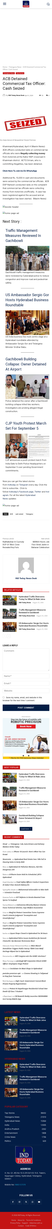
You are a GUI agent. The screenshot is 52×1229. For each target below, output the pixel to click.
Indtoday (12, 484)
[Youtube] (39, 1202)
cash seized (19, 514)
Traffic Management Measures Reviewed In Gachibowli (23, 235)
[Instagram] (19, 1202)
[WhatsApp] (32, 1202)
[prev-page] (4, 636)
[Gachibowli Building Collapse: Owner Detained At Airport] (10, 819)
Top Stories (20, 73)
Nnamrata (7, 859)
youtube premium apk (12, 973)
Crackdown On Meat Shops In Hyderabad (26, 968)
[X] (26, 1202)
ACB (11, 514)
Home (5, 67)
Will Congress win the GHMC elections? (30, 956)
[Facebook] (12, 1202)
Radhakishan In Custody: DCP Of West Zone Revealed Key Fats (13, 545)
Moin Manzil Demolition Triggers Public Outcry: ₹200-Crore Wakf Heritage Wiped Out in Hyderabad (23, 948)
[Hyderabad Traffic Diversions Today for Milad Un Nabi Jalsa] (10, 600)
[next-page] (8, 636)
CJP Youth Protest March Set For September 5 (25, 426)
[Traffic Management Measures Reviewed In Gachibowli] (10, 614)
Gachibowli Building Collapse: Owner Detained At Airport (25, 364)
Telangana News (15, 67)
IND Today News (25, 602)
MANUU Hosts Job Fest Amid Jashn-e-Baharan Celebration (40, 545)
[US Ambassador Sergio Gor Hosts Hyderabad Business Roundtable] (10, 627)
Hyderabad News (9, 604)
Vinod (5, 844)
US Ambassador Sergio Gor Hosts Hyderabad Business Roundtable (27, 300)
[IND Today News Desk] (4, 95)
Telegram (23, 484)
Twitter (38, 491)
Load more (25, 829)
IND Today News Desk (16, 95)
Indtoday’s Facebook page (21, 491)
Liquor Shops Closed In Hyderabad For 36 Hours (28, 933)
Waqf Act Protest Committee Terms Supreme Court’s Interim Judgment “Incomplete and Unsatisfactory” (23, 915)
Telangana (29, 514)
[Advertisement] (26, 35)
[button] (23, 755)
